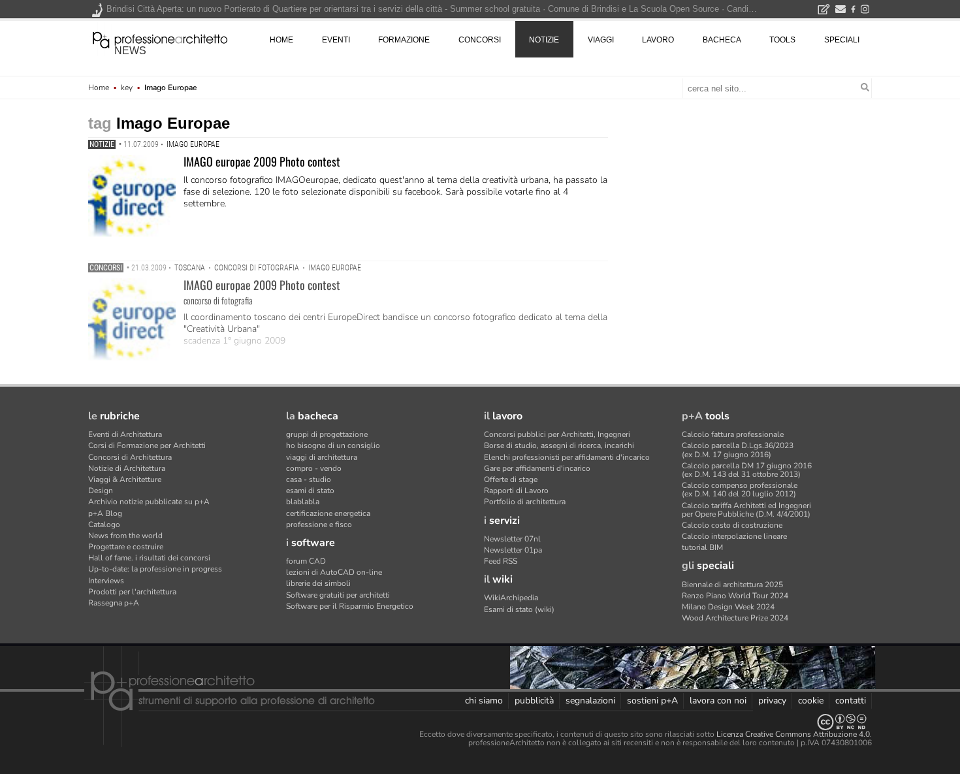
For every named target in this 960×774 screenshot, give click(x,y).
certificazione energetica (328, 513)
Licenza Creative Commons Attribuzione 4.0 (793, 734)
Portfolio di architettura (525, 501)
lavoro (658, 39)
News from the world (125, 535)
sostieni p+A (652, 700)
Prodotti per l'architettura (132, 592)
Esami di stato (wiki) (519, 609)
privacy (772, 700)
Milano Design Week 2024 (728, 607)
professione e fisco (319, 524)
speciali (841, 39)
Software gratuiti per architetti (338, 595)
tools (782, 39)
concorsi (479, 39)
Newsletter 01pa (513, 550)
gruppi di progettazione (327, 434)
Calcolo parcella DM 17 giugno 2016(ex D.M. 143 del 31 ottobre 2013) (747, 469)
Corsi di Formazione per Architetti (147, 445)
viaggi (601, 39)
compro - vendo (314, 468)
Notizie (101, 144)
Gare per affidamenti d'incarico (537, 468)
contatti (850, 700)
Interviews (106, 580)
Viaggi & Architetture (124, 479)
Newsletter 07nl (512, 539)
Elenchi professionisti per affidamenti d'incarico (567, 457)
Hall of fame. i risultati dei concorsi (149, 558)
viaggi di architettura (321, 457)
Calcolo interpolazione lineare (734, 536)
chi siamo (484, 700)
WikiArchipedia (511, 597)
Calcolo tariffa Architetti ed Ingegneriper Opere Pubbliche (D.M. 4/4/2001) (746, 509)
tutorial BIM (702, 547)
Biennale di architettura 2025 (732, 584)
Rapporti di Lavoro (516, 490)
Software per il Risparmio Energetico (349, 606)
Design (100, 490)
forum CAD (306, 561)
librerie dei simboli (318, 583)
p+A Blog (105, 513)
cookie (811, 700)
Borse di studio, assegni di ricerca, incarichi (559, 445)
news (130, 50)
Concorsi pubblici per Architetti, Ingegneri (557, 434)
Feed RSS (500, 561)
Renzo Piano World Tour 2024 (735, 595)
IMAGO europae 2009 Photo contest (262, 161)
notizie (544, 39)
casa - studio (308, 479)
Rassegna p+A (113, 603)
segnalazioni (590, 700)
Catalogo (104, 524)
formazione (404, 39)
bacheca (722, 39)
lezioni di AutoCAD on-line (334, 572)
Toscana (189, 267)
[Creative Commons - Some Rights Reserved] (480, 722)
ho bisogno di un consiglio (333, 445)
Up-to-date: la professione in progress (155, 569)
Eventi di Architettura (125, 434)
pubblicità (534, 700)
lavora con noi (718, 700)
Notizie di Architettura (126, 468)
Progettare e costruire (125, 546)
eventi (336, 39)
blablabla (302, 501)
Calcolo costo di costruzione (732, 525)
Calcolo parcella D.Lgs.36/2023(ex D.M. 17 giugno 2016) (737, 449)
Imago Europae (193, 144)
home (281, 39)
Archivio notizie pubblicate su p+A (149, 501)
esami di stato (310, 490)
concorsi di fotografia (256, 267)
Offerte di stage (510, 479)
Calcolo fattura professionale (733, 434)
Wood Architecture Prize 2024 (735, 618)
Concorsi (105, 267)
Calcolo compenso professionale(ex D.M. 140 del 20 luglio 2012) (739, 489)
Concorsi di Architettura (130, 457)
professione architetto (160, 38)
